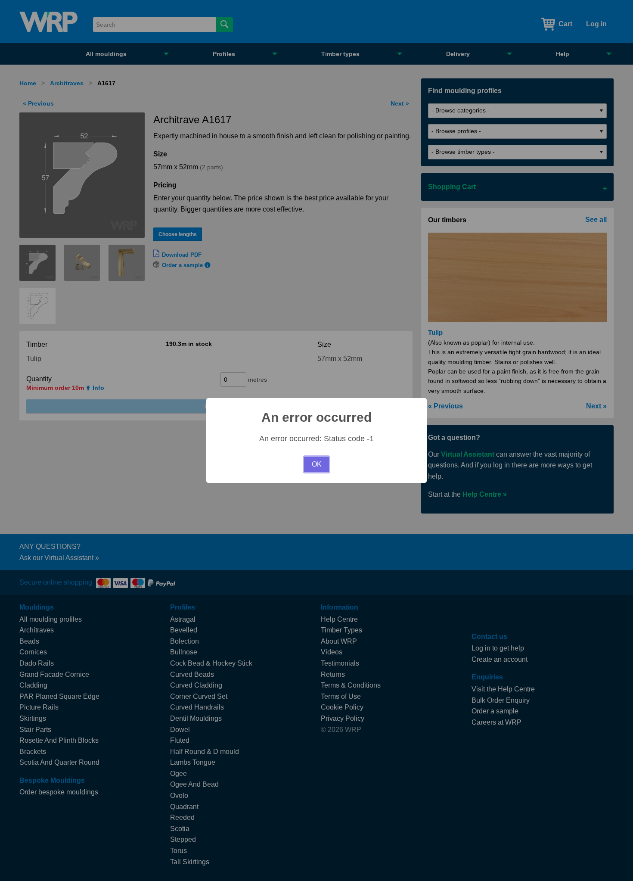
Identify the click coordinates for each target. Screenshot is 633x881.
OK (317, 464)
